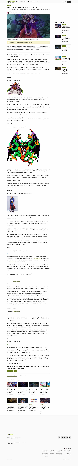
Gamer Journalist (45, 453)
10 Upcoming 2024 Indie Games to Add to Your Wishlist (44, 391)
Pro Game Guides (45, 450)
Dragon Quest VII (16, 281)
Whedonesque (37, 258)
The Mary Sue (68, 453)
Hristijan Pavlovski (10, 394)
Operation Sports (59, 453)
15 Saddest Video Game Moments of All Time (22, 391)
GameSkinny (52, 453)
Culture (28, 1)
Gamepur (60, 450)
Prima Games (46, 451)
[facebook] (67, 437)
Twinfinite (52, 450)
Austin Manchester (43, 394)
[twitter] (64, 437)
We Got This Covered (58, 451)
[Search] (63, 2)
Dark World (13, 261)
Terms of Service (17, 441)
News (17, 1)
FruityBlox (60, 454)
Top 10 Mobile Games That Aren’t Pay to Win (33, 407)
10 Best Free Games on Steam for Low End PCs (23, 407)
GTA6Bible (46, 456)
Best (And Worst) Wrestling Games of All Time (11, 391)
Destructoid (69, 451)
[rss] (59, 437)
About (8, 441)
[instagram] (62, 437)
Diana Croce (42, 411)
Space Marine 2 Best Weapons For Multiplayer (34, 391)
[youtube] (70, 437)
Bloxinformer (68, 454)
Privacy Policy (24, 441)
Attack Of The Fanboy (67, 450)
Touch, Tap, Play (45, 454)
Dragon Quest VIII (16, 311)
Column (33, 1)
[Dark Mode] (65, 2)
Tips (25, 1)
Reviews (21, 1)
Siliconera (52, 451)
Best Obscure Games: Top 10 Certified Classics (11, 407)
